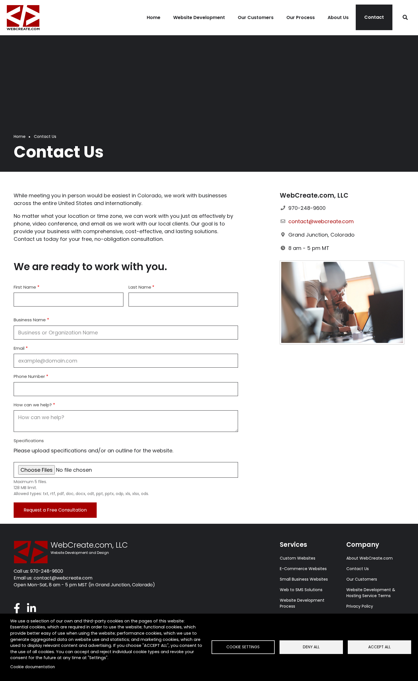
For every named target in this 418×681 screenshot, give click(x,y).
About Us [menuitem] (338, 17)
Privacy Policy (359, 606)
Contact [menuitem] (374, 17)
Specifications (29, 441)
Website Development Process (302, 603)
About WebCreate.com (369, 558)
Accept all (379, 647)
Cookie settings (243, 647)
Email (19, 348)
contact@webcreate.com (321, 221)
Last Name (140, 287)
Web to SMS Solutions (301, 590)
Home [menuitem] (153, 17)
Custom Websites (297, 558)
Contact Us (357, 569)
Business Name (30, 320)
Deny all (311, 647)
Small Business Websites (304, 579)
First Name (25, 287)
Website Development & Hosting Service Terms (370, 593)
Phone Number (29, 376)
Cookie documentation (32, 667)
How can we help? (33, 405)
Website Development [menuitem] (199, 17)
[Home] (23, 16)
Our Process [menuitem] (300, 17)
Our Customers (361, 579)
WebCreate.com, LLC (89, 545)
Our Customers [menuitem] (256, 17)
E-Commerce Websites (303, 569)
